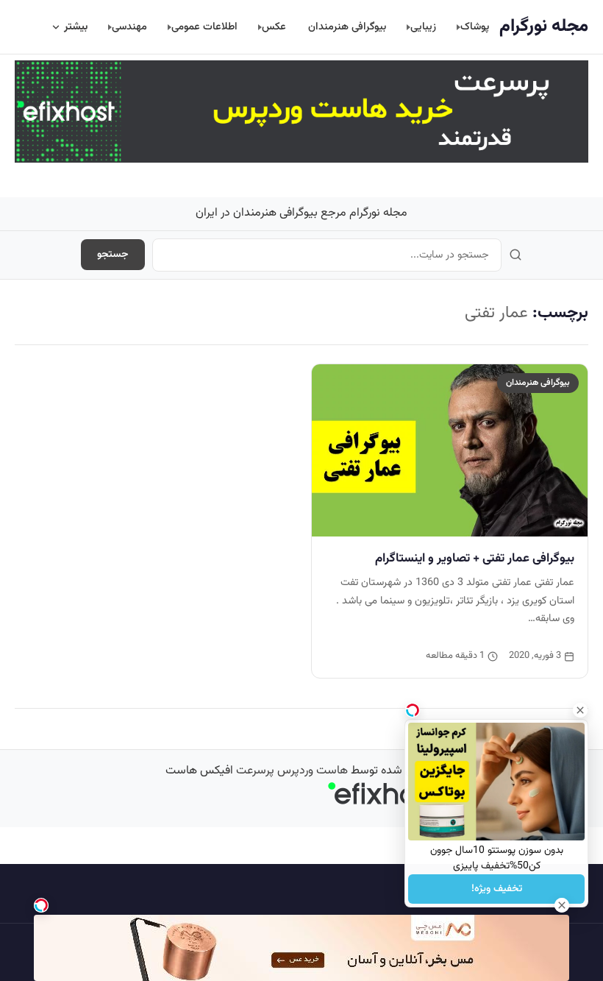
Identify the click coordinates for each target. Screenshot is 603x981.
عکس (274, 26)
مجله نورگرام (543, 26)
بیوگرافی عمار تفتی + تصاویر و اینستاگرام (474, 558)
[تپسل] (41, 905)
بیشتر (76, 26)
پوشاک (474, 26)
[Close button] (580, 710)
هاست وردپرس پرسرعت (292, 771)
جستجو (113, 255)
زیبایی (423, 26)
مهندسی (129, 26)
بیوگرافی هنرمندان (347, 26)
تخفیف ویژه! (496, 889)
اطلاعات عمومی (204, 26)
